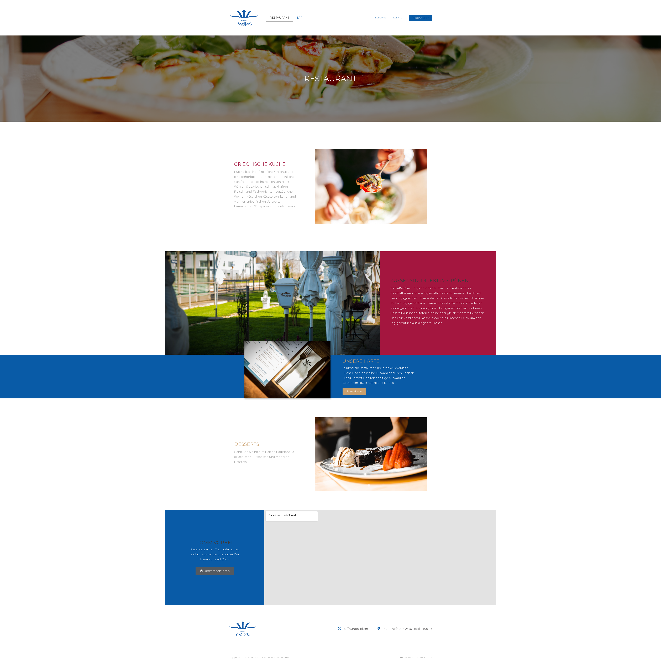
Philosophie (379, 17)
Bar (299, 17)
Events (397, 17)
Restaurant (279, 17)
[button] (420, 18)
